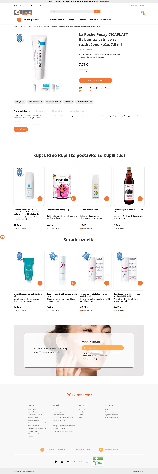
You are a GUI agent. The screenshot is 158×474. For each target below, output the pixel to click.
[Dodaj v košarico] (40, 198)
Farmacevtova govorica (35, 415)
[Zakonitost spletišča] (97, 461)
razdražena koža (53, 102)
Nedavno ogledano (59, 412)
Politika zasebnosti (33, 426)
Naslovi (81, 415)
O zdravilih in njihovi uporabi (113, 417)
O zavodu (17, 6)
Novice (54, 6)
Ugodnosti (106, 20)
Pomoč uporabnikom (59, 420)
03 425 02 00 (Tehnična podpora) (80, 450)
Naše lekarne (36, 6)
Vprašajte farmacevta (77, 20)
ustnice (69, 102)
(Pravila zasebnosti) (100, 355)
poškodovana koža (84, 102)
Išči (54, 409)
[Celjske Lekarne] (23, 12)
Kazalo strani (32, 409)
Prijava (142, 5)
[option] (34, 87)
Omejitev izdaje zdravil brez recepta (64, 426)
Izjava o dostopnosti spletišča (37, 412)
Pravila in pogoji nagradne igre (37, 428)
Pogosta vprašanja (59, 428)
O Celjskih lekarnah (33, 434)
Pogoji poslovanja (33, 431)
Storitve (94, 20)
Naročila (81, 412)
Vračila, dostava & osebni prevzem (63, 431)
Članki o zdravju (57, 20)
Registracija (135, 5)
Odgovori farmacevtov (111, 415)
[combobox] (75, 11)
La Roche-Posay (85, 49)
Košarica (81, 417)
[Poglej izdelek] (28, 185)
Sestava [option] (39, 111)
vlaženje (20, 102)
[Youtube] (68, 461)
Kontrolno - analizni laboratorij (37, 423)
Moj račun (82, 409)
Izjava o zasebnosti (29, 471)
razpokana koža (35, 102)
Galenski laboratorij (33, 417)
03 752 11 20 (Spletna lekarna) (56, 450)
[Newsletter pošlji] (121, 347)
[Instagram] (62, 461)
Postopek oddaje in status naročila (63, 417)
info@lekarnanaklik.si (111, 450)
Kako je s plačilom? (59, 415)
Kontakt (30, 436)
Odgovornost (57, 423)
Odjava (96, 359)
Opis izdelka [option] (21, 111)
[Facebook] (56, 461)
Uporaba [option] (57, 111)
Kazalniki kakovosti (33, 420)
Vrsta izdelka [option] (77, 111)
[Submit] (97, 11)
